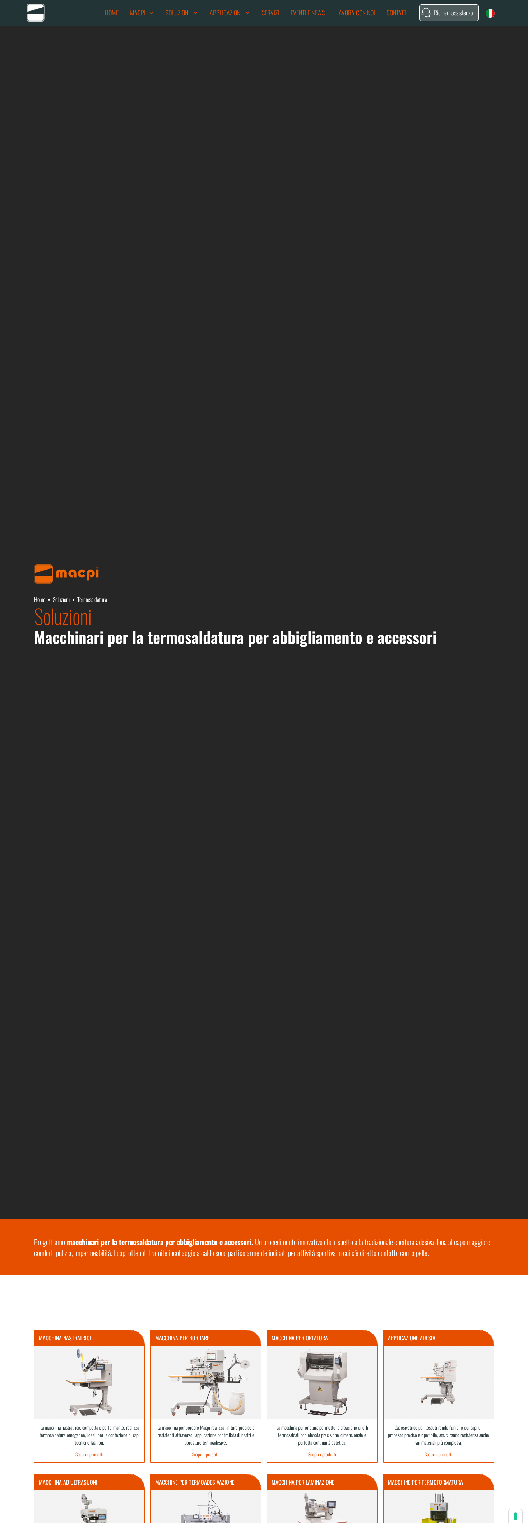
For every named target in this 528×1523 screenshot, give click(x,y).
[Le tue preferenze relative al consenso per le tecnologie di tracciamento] (515, 1516)
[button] (142, 12)
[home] (36, 13)
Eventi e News (308, 12)
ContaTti (397, 12)
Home (112, 12)
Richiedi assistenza (453, 12)
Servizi (270, 12)
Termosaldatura (92, 599)
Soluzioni (61, 599)
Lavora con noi (355, 12)
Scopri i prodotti (89, 1454)
